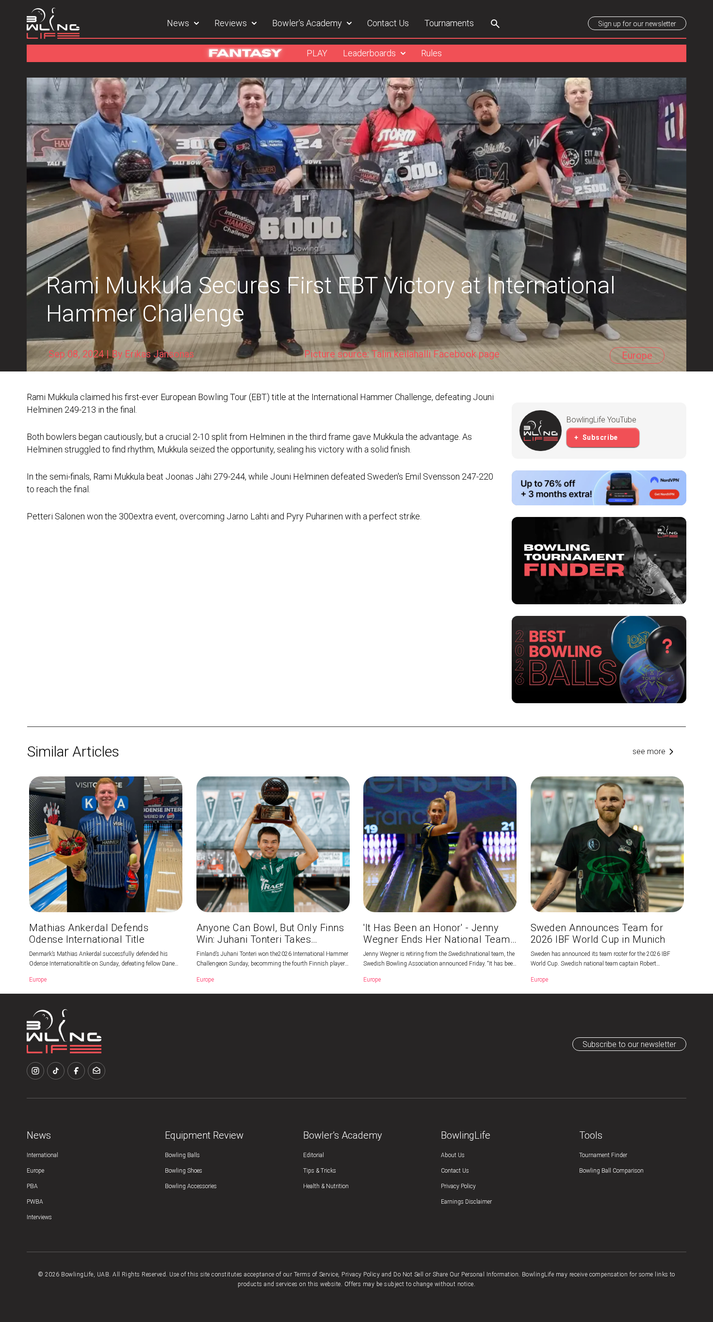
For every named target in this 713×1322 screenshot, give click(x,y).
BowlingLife (465, 1135)
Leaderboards (369, 53)
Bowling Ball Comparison (611, 1170)
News (178, 23)
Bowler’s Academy (342, 1135)
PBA (32, 1186)
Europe (35, 1170)
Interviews (39, 1217)
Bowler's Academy (307, 23)
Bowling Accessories (191, 1186)
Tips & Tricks (319, 1170)
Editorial (313, 1155)
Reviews (230, 23)
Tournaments (449, 23)
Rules (431, 53)
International (42, 1155)
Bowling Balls (182, 1155)
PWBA (35, 1201)
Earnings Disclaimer (466, 1201)
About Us (453, 1155)
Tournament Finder (603, 1155)
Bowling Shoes (183, 1170)
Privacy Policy (458, 1186)
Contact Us (388, 23)
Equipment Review (204, 1135)
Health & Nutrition (326, 1186)
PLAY (317, 53)
